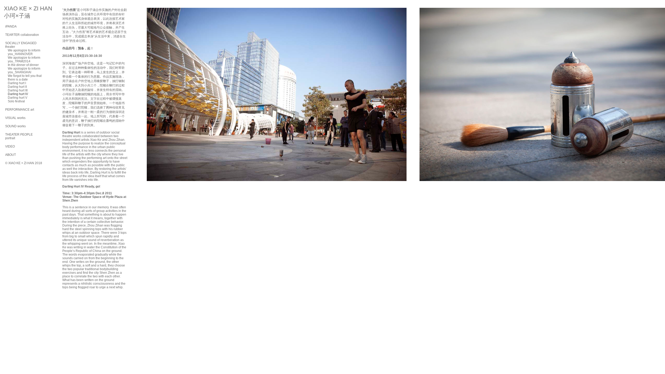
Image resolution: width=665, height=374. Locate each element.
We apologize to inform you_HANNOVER (24, 52)
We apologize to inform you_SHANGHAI (24, 70)
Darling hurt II (17, 87)
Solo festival (16, 101)
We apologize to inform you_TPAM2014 (24, 59)
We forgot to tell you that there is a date (25, 77)
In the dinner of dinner (23, 65)
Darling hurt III (18, 90)
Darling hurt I (17, 83)
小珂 (83, 10)
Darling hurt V (17, 97)
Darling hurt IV (18, 94)
